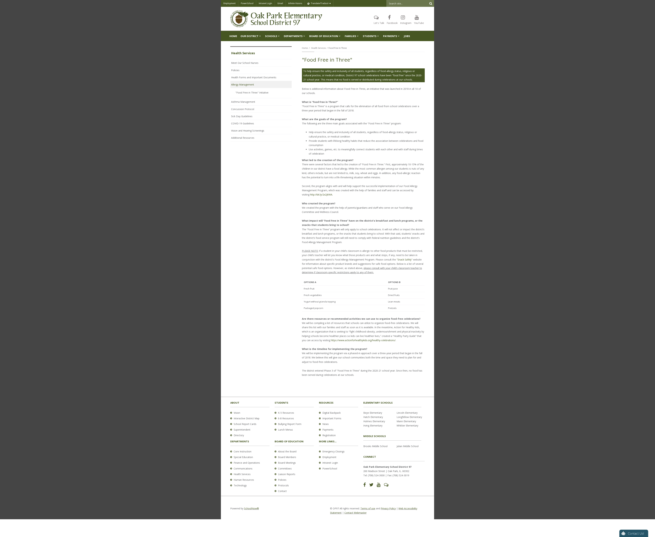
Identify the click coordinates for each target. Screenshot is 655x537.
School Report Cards (245, 424)
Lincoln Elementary (407, 412)
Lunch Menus (285, 429)
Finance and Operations (247, 462)
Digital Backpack (331, 412)
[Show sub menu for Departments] (304, 36)
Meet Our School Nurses (244, 62)
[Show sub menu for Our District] (260, 36)
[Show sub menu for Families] (358, 36)
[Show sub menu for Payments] (398, 36)
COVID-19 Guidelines (242, 123)
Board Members (287, 457)
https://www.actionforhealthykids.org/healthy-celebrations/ (363, 340)
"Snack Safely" (404, 259)
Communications (243, 468)
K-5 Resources (286, 412)
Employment (229, 3)
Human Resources (244, 479)
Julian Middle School (408, 446)
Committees (285, 468)
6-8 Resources (286, 418)
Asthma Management (243, 101)
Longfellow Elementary (409, 417)
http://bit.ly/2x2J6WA (321, 194)
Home (305, 48)
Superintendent (242, 429)
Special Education (243, 457)
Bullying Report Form (289, 424)
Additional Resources (242, 137)
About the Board (287, 451)
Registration (329, 435)
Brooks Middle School (375, 446)
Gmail (280, 3)
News (325, 424)
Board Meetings (287, 462)
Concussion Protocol (242, 109)
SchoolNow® (251, 508)
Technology (240, 485)
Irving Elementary (372, 425)
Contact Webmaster (355, 512)
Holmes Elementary (374, 421)
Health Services (318, 48)
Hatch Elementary (373, 417)
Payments (327, 429)
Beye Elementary (372, 412)
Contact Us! (636, 533)
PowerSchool (247, 3)
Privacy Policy (388, 508)
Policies (235, 70)
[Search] (430, 3)
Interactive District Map (246, 418)
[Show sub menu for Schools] (279, 36)
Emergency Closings (333, 451)
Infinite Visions (295, 3)
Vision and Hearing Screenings (247, 130)
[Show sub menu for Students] (378, 36)
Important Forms (331, 418)
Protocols (283, 485)
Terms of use (367, 508)
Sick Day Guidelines (241, 116)
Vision (237, 412)
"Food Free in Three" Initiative (251, 92)
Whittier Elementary (407, 425)
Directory (239, 435)
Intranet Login (265, 3)
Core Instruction (242, 451)
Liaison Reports (286, 474)
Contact (282, 491)
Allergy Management (242, 84)
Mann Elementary (406, 421)
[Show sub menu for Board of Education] (339, 36)
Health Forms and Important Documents (253, 77)
